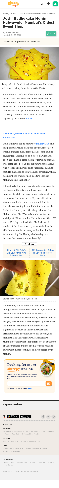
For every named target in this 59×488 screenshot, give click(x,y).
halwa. (29, 118)
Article (13, 13)
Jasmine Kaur (12, 32)
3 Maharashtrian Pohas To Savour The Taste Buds (43, 253)
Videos (7, 434)
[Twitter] (48, 417)
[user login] (55, 3)
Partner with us (34, 441)
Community (34, 431)
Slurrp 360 (51, 431)
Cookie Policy (19, 449)
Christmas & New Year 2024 (31, 434)
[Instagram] (53, 417)
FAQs (24, 441)
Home (5, 13)
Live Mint (33, 462)
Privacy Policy (7, 449)
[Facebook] (43, 417)
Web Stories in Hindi (21, 431)
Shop (43, 431)
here (29, 389)
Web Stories (7, 431)
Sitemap (44, 449)
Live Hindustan (22, 462)
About (5, 441)
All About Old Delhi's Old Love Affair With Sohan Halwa (16, 253)
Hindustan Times (8, 462)
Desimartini (43, 462)
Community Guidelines (12, 451)
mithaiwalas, (42, 143)
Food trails (15, 434)
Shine (52, 462)
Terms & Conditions (32, 449)
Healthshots (9, 465)
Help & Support (15, 441)
